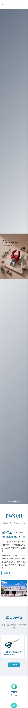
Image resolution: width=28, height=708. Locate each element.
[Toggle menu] (26, 4)
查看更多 (7, 573)
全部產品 (14, 665)
